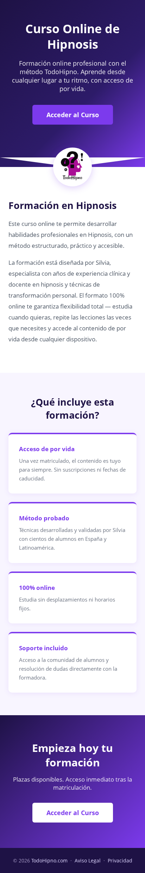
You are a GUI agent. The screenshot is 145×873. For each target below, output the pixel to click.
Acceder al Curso (72, 114)
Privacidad (120, 860)
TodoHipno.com (49, 860)
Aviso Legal (88, 860)
